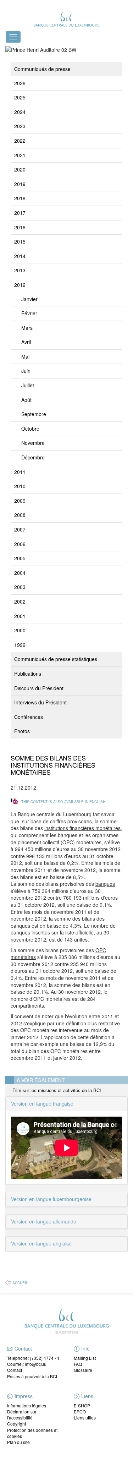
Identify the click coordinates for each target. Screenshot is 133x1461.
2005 (20, 558)
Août (26, 399)
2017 (20, 212)
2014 (20, 256)
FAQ (78, 1364)
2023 (20, 126)
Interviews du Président (40, 702)
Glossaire (83, 1370)
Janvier (29, 298)
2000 (20, 630)
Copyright (16, 1424)
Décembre (33, 457)
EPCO (80, 1411)
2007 (20, 529)
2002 (20, 601)
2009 (20, 500)
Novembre (33, 442)
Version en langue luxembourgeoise (51, 1199)
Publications (27, 673)
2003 (20, 586)
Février (29, 313)
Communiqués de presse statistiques (55, 659)
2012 (20, 284)
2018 (20, 198)
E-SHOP (82, 1405)
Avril (26, 341)
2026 (20, 83)
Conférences (28, 716)
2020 (20, 169)
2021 (20, 155)
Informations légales (26, 1405)
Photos (22, 731)
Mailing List (85, 1358)
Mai (25, 356)
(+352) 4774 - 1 (45, 1358)
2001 (20, 616)
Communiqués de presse (42, 68)
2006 (20, 543)
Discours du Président (38, 688)
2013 (20, 270)
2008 (20, 514)
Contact (14, 1370)
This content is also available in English (63, 801)
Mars (27, 327)
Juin (26, 370)
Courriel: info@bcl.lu (26, 1364)
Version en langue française (42, 1103)
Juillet (27, 385)
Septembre (33, 414)
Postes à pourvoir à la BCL (33, 1376)
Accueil (20, 1282)
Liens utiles (85, 1417)
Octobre (30, 428)
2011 (20, 471)
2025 (20, 97)
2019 (20, 183)
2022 (20, 140)
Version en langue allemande (43, 1221)
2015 (20, 241)
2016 (20, 227)
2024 (20, 111)
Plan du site (18, 1442)
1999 (20, 644)
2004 (20, 572)
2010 (20, 486)
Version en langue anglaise (41, 1243)
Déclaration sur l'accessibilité (22, 1414)
